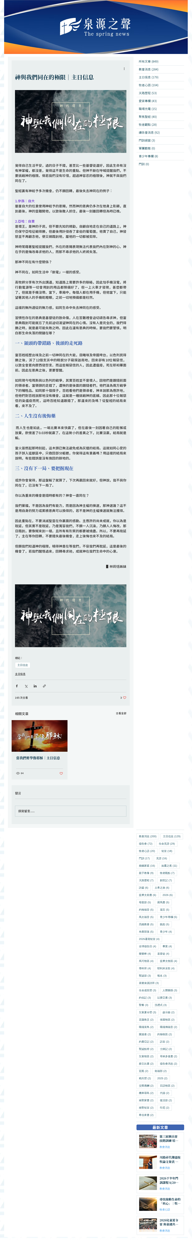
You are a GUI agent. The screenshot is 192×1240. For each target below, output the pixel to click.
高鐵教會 (147, 924)
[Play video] (70, 615)
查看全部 (121, 713)
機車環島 (147, 1092)
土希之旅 (163, 887)
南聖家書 (147, 1100)
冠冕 (145, 1070)
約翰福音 (147, 909)
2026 (169, 894)
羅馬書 (164, 902)
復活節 (167, 1100)
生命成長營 (149, 990)
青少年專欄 (170, 916)
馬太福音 (147, 916)
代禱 (166, 1092)
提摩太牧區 (170, 960)
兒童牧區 (147, 1056)
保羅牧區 (168, 1019)
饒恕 (166, 924)
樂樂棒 (146, 953)
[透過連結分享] (44, 686)
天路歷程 (147, 880)
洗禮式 (162, 1004)
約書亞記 (147, 1041)
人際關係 (171, 990)
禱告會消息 (170, 1063)
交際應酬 (147, 1085)
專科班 (146, 968)
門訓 (145, 858)
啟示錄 (170, 1012)
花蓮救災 (147, 1019)
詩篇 (145, 887)
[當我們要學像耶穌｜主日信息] (40, 736)
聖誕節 (146, 975)
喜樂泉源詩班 (150, 982)
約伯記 (146, 997)
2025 (163, 1078)
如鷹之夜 (170, 865)
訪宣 (166, 1041)
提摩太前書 (149, 894)
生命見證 (168, 843)
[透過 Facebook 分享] (17, 686)
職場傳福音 (170, 1026)
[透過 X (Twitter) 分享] (26, 686)
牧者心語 (148, 850)
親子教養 (147, 872)
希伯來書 (147, 1114)
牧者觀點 (168, 872)
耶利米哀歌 (167, 968)
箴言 (166, 909)
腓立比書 (147, 1063)
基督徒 (164, 953)
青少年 (167, 931)
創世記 (167, 880)
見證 (163, 858)
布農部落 (147, 931)
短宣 (168, 850)
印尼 (166, 1107)
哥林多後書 (170, 1056)
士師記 (167, 1048)
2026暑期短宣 (150, 938)
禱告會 (147, 843)
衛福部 (162, 1070)
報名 (163, 975)
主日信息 (22, 665)
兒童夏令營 (149, 1012)
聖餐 (145, 1004)
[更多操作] (124, 68)
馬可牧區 (147, 960)
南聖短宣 (147, 1107)
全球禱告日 (149, 946)
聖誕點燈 (147, 1048)
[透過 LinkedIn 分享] (35, 686)
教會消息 (149, 836)
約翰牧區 (165, 1034)
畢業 (168, 946)
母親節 (146, 902)
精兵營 (146, 1078)
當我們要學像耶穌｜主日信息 (38, 758)
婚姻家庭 (148, 865)
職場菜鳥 (147, 1026)
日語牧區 (168, 1085)
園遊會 (146, 1034)
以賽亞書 (165, 997)
